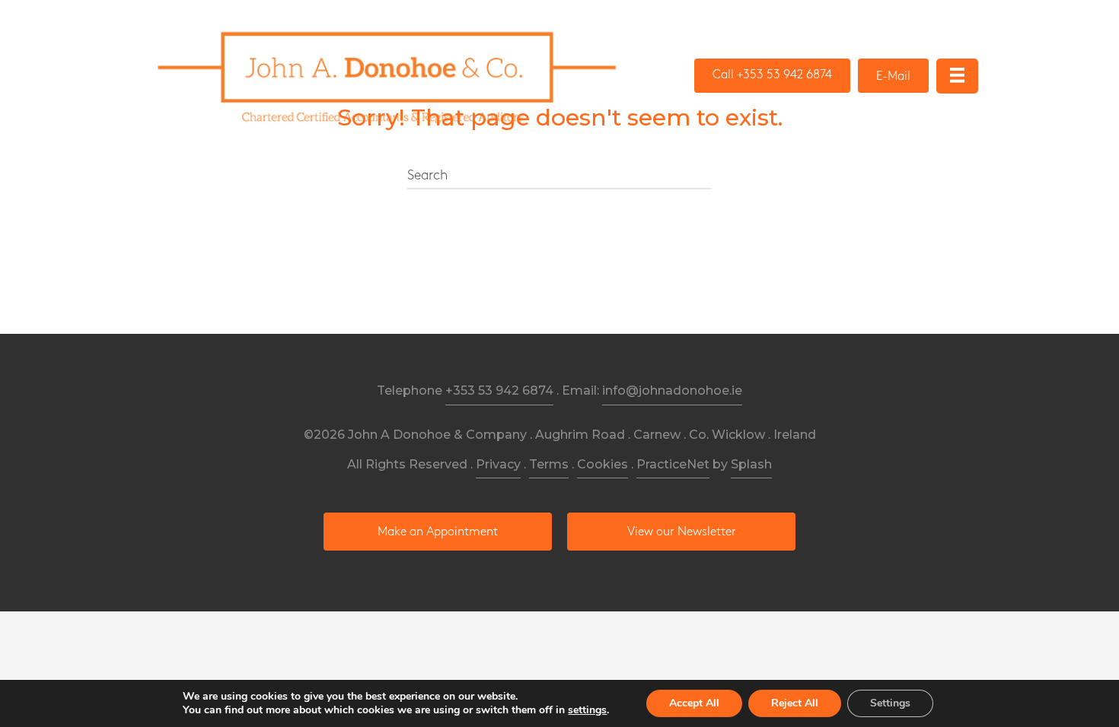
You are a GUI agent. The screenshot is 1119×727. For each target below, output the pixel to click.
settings (587, 710)
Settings (890, 703)
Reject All (794, 703)
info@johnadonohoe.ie (672, 390)
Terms (549, 464)
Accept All (694, 703)
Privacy (498, 464)
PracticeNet (672, 464)
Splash (751, 464)
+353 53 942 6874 (499, 390)
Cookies (602, 464)
